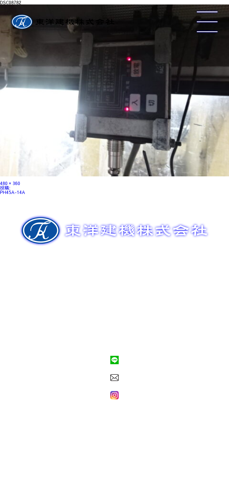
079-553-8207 (114, 341)
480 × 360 (10, 183)
